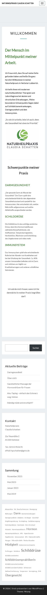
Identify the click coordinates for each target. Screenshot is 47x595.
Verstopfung (33, 571)
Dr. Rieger (28, 518)
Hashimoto (20, 525)
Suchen (36, 348)
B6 (15, 509)
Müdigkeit (11, 544)
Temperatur (24, 571)
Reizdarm (17, 551)
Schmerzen (27, 567)
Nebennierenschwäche (27, 545)
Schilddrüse (31, 550)
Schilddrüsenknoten (12, 555)
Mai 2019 (11, 494)
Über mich (12, 378)
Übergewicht (13, 575)
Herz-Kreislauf (30, 525)
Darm (17, 513)
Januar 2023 (12, 488)
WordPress (37, 588)
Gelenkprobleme (10, 525)
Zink (39, 571)
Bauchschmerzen (23, 509)
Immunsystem (19, 537)
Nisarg (27, 591)
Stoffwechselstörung (12, 571)
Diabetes (20, 518)
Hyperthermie (29, 533)
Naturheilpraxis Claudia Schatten (18, 3)
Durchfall (35, 518)
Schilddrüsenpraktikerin (20, 559)
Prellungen (9, 551)
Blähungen (9, 514)
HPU (21, 533)
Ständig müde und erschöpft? (20, 402)
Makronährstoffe (34, 537)
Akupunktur (9, 509)
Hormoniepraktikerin (12, 533)
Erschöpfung (23, 521)
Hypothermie (9, 537)
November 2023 (14, 476)
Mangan (8, 540)
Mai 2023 (11, 482)
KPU (26, 537)
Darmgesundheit (14, 372)
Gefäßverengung (34, 521)
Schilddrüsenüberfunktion (14, 567)
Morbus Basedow (29, 540)
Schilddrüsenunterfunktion (14, 564)
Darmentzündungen (28, 514)
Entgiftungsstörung (11, 521)
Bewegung (33, 509)
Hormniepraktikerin (18, 529)
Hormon (31, 529)
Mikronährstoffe (17, 540)
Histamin (8, 529)
